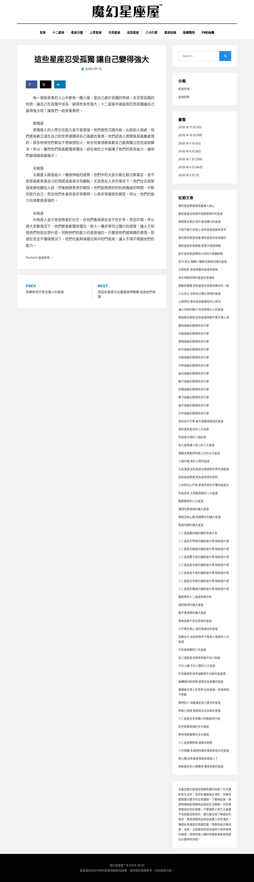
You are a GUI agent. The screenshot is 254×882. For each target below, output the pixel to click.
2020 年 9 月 (186, 143)
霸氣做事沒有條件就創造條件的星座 (200, 213)
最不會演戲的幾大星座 (192, 612)
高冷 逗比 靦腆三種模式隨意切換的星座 (202, 261)
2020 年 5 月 (186, 175)
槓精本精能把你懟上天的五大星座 (199, 453)
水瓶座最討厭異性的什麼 (193, 333)
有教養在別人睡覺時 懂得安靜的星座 (200, 766)
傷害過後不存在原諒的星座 (195, 621)
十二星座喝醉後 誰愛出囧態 (195, 742)
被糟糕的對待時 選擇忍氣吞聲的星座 (200, 681)
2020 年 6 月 (186, 167)
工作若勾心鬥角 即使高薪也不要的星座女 (203, 485)
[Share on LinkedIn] (60, 84)
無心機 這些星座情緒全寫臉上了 (198, 758)
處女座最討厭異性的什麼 (193, 373)
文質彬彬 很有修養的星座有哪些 (198, 269)
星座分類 (77, 32)
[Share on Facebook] (31, 84)
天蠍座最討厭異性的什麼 (193, 357)
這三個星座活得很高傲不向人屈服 (199, 658)
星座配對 (184, 97)
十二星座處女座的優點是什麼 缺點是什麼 (203, 565)
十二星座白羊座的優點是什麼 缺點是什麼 (203, 581)
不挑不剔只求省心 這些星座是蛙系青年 (202, 229)
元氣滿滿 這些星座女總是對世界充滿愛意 (203, 469)
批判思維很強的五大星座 (193, 726)
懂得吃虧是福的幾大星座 (193, 509)
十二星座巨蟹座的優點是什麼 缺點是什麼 (203, 589)
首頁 (43, 32)
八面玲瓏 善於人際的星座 (194, 461)
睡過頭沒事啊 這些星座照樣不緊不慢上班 (203, 317)
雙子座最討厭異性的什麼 (193, 397)
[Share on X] (45, 84)
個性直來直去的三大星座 (193, 429)
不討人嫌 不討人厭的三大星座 (196, 666)
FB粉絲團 (208, 32)
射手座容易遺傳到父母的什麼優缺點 (200, 253)
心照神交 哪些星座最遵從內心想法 (199, 301)
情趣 (203, 789)
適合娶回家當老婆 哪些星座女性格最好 (202, 238)
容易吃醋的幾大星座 (190, 525)
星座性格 (44, 257)
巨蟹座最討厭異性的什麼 (193, 389)
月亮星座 (114, 32)
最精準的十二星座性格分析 (195, 597)
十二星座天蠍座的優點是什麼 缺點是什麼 (203, 549)
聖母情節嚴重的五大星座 (193, 734)
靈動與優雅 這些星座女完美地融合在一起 (203, 285)
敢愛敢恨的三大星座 (190, 501)
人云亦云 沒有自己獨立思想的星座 (199, 293)
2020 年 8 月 (186, 151)
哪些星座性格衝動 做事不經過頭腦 (199, 245)
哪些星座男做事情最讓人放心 (196, 206)
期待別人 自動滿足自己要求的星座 (199, 702)
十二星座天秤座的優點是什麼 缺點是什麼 (203, 541)
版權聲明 (189, 32)
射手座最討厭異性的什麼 (193, 349)
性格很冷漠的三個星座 (192, 437)
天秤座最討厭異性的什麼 (193, 365)
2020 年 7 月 (186, 159)
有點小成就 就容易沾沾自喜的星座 (199, 710)
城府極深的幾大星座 (190, 605)
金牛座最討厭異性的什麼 (193, 405)
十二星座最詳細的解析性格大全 (197, 533)
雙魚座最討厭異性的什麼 (193, 325)
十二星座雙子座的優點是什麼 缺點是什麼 (203, 557)
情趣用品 (197, 804)
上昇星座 (96, 32)
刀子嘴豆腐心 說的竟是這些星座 (198, 629)
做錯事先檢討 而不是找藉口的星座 (199, 221)
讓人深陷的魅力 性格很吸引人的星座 (200, 309)
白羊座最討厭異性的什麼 (193, 413)
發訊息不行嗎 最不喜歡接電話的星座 (200, 421)
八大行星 (152, 32)
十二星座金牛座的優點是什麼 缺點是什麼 (203, 573)
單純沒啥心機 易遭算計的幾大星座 (199, 517)
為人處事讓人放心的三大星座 (196, 445)
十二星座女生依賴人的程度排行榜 (199, 718)
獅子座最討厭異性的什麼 (193, 381)
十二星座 (58, 32)
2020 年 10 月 (187, 135)
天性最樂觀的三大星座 (192, 649)
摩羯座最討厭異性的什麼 (193, 341)
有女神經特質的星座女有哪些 (196, 277)
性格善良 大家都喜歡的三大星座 (198, 493)
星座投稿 (170, 32)
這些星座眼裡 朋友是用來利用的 (198, 477)
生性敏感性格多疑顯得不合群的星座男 (202, 673)
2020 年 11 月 (186, 127)
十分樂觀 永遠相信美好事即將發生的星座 (203, 750)
